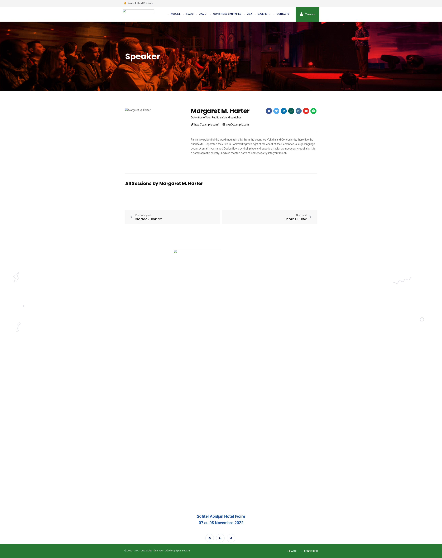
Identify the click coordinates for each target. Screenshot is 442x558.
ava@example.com (237, 124)
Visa (249, 14)
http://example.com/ (206, 124)
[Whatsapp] (209, 538)
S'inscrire (309, 14)
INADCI (190, 14)
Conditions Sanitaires (227, 14)
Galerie (262, 14)
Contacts (283, 14)
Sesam (186, 551)
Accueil (175, 14)
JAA (201, 14)
